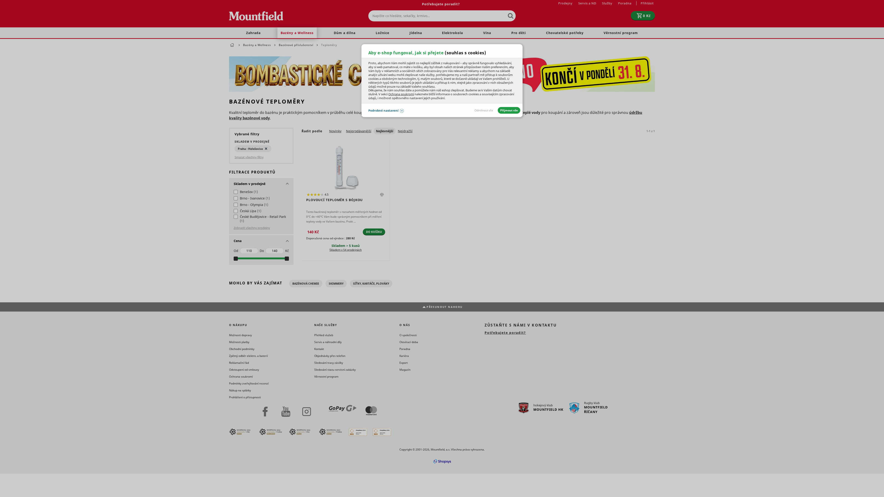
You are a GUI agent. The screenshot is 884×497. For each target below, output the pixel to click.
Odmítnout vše (483, 110)
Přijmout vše (509, 110)
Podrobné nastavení (383, 110)
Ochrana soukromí (401, 94)
